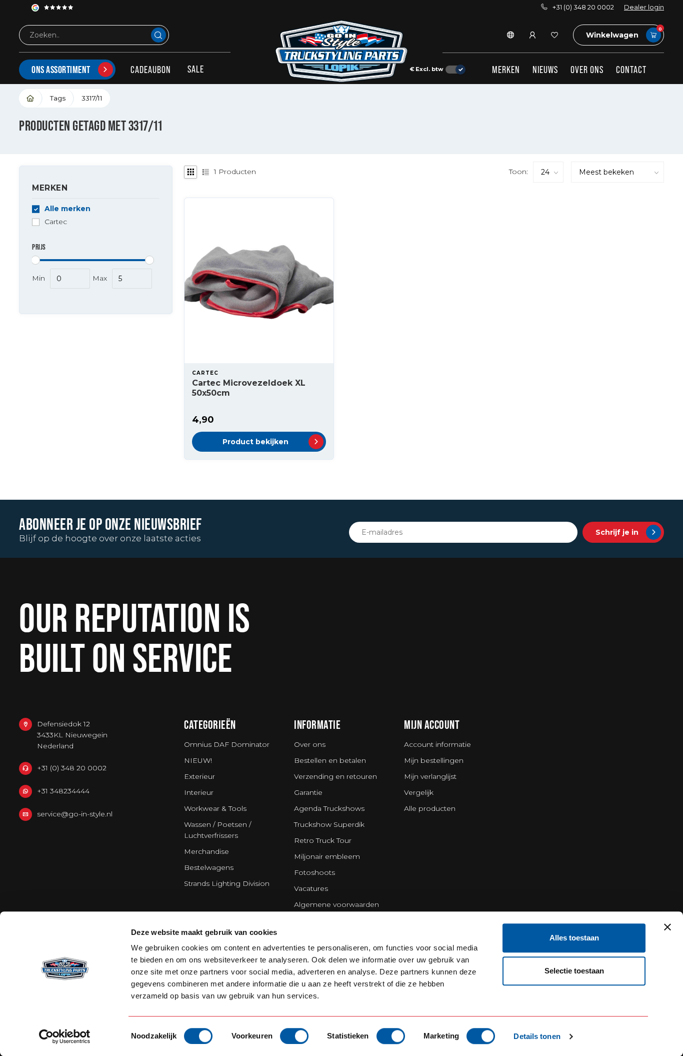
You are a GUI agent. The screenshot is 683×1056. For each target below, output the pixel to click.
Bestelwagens (209, 867)
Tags (58, 98)
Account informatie (437, 744)
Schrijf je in (617, 532)
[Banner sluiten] (667, 926)
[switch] (294, 1036)
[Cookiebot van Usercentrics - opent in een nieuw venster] (64, 1036)
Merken (506, 69)
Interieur (199, 792)
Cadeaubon (150, 69)
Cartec (55, 222)
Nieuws (545, 69)
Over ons (587, 69)
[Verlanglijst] (554, 35)
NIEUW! (198, 760)
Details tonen (537, 1036)
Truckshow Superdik (329, 824)
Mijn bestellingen (434, 760)
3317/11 (92, 98)
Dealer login (644, 7)
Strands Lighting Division (227, 883)
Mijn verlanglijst (430, 776)
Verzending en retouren (335, 776)
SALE (196, 69)
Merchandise (206, 851)
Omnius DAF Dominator (227, 744)
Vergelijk (419, 792)
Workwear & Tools (215, 808)
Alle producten (430, 808)
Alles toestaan (574, 937)
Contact (631, 69)
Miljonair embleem (327, 856)
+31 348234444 (63, 790)
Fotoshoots (314, 872)
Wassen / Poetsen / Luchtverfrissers (217, 830)
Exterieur (199, 776)
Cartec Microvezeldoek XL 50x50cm (249, 387)
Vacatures (311, 888)
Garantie (308, 792)
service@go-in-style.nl (74, 813)
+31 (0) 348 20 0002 (583, 7)
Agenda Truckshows (329, 808)
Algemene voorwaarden (336, 904)
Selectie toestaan (574, 970)
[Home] (30, 98)
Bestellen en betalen (330, 760)
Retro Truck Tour (323, 840)
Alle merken (67, 209)
